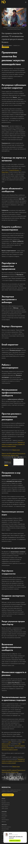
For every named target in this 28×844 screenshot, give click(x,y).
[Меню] (25, 2)
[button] (15, 837)
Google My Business (14, 170)
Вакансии (4, 821)
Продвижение (5, 47)
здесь (9, 741)
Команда (3, 817)
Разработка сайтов (6, 802)
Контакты (4, 830)
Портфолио (4, 813)
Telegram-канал (16, 449)
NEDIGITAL (6, 787)
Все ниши (4, 800)
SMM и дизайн (5, 808)
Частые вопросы (5, 819)
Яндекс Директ (5, 806)
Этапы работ (4, 815)
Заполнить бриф (5, 828)
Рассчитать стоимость (7, 794)
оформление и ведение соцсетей (10, 749)
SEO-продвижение (6, 804)
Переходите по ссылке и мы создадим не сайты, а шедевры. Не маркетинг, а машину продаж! (13, 444)
